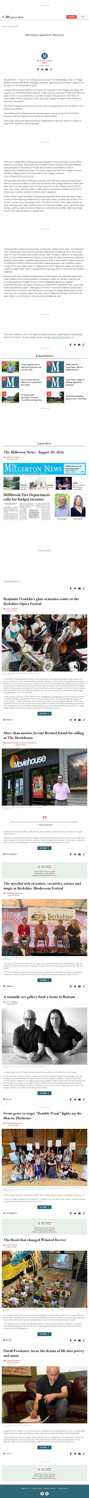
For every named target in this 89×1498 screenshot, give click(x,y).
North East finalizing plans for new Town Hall (76, 397)
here (51, 873)
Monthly (51, 1440)
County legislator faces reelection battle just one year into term (31, 367)
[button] (85, 1408)
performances (11, 1213)
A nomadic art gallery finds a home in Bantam (39, 996)
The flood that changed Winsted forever (34, 1239)
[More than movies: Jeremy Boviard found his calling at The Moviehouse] (44, 777)
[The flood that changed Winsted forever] (44, 1279)
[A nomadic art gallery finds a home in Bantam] (44, 1036)
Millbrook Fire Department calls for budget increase (74, 367)
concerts (9, 720)
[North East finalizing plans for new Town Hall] (55, 397)
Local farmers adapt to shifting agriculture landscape (75, 382)
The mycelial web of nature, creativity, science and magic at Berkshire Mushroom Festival (42, 886)
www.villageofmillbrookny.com (19, 176)
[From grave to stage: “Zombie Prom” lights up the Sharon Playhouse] (44, 1157)
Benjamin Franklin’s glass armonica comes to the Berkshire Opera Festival (41, 601)
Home (4, 26)
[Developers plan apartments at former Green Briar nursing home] (10, 397)
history (9, 1340)
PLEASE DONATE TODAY (49, 1460)
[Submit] (79, 23)
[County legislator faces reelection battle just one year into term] (10, 366)
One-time (67, 1440)
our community (11, 854)
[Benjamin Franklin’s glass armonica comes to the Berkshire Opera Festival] (44, 642)
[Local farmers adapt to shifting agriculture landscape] (55, 382)
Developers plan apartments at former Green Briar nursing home (31, 397)
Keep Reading (43, 713)
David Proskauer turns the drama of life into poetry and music (43, 1353)
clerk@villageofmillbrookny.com (58, 337)
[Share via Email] (46, 69)
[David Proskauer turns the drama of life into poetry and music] (44, 1394)
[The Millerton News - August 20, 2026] (44, 491)
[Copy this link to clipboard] (51, 69)
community (10, 986)
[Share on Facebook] (38, 69)
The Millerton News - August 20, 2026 (33, 452)
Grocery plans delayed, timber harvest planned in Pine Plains (31, 382)
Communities (13, 26)
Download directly (11, 581)
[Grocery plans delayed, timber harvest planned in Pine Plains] (10, 382)
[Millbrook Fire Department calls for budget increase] (55, 367)
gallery (9, 1099)
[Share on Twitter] (42, 69)
